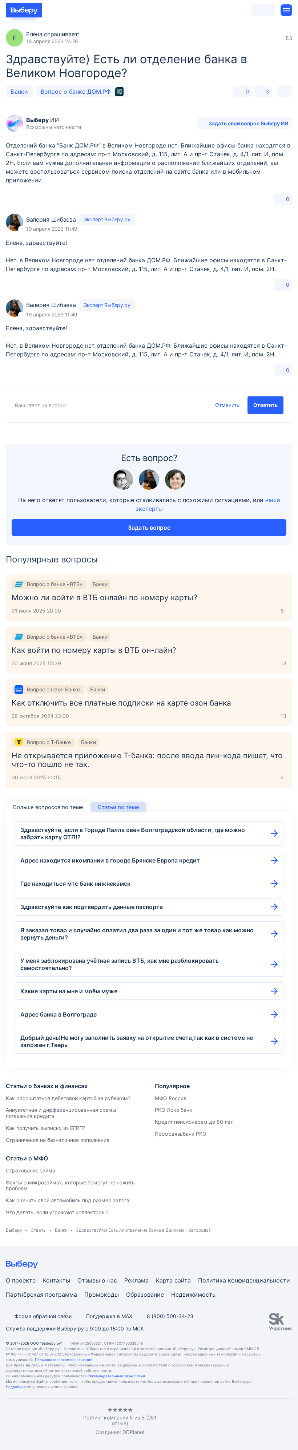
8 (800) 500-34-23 (170, 1316)
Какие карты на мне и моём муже (68, 991)
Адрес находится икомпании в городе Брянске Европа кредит (110, 860)
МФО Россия (170, 1098)
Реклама (136, 1280)
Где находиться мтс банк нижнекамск (75, 883)
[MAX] (38, 1421)
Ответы (39, 1230)
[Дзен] (52, 1421)
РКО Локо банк (173, 1110)
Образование (145, 1294)
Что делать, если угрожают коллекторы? (57, 1212)
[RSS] (67, 1421)
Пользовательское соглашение (63, 1359)
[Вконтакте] (9, 1421)
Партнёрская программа (41, 1294)
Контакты (56, 1280)
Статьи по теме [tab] (118, 807)
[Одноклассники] (23, 1421)
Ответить (265, 405)
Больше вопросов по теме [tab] (48, 807)
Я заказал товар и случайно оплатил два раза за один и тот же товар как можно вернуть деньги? (137, 933)
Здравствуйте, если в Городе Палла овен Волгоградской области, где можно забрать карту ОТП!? (132, 833)
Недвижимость (193, 1294)
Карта (164, 1280)
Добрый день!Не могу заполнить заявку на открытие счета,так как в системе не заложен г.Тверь (136, 1041)
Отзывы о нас (97, 1280)
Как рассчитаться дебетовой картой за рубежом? (68, 1098)
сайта (182, 1280)
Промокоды (101, 1294)
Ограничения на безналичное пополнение (57, 1140)
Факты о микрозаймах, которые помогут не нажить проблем (70, 1185)
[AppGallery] (278, 1421)
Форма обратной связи (43, 1316)
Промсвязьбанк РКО (180, 1134)
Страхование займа (30, 1170)
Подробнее (16, 1387)
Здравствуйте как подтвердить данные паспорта (91, 906)
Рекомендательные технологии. (117, 1376)
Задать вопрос (149, 527)
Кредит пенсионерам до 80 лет (194, 1122)
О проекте (21, 1280)
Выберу (14, 1230)
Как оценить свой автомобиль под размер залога (67, 1200)
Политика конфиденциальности (244, 1280)
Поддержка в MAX (109, 1316)
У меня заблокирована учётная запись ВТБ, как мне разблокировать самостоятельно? (119, 964)
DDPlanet (133, 1432)
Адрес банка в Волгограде (58, 1014)
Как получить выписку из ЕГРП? (45, 1128)
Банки (19, 91)
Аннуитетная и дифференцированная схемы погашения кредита (61, 1113)
